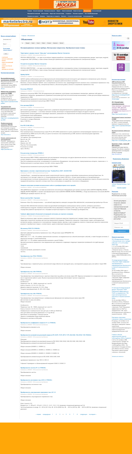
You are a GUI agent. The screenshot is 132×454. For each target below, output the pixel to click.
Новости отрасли (77, 11)
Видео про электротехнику (57, 13)
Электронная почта (7, 39)
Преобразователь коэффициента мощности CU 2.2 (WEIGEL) (38, 323)
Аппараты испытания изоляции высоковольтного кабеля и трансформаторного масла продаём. (48, 185)
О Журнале (5, 57)
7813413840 (115, 99)
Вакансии (55, 43)
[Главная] (19, 23)
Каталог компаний (38, 11)
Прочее (61, 43)
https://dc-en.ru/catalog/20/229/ (121, 95)
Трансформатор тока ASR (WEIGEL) (31, 271)
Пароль (5, 44)
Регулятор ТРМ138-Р (27, 89)
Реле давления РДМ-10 (27, 105)
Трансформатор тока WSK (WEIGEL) (31, 256)
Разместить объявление (121, 159)
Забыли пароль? (7, 50)
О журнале (68, 13)
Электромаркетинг (88, 16)
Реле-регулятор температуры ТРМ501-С (32, 153)
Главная (29, 11)
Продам (27, 43)
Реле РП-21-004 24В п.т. (27, 125)
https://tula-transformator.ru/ (120, 114)
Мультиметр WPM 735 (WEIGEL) (30, 228)
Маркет (59, 11)
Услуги (38, 43)
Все (23, 43)
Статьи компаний (96, 11)
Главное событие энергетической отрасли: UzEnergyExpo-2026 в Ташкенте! (121, 336)
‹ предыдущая (46, 414)
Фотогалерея (44, 13)
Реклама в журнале (78, 13)
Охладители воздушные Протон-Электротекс (34, 64)
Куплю (33, 43)
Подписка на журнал (33, 16)
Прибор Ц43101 (25, 74)
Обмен (43, 43)
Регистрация (6, 48)
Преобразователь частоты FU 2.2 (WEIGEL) (33, 368)
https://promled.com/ (7, 149)
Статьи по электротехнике (75, 16)
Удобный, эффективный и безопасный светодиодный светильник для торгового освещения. (47, 214)
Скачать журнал (121, 187)
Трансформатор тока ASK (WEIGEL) (31, 293)
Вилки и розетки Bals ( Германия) (30, 198)
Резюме (49, 43)
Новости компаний (67, 11)
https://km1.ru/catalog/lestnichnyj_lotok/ (10, 119)
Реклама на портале (49, 11)
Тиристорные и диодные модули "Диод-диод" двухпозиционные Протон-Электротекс (45, 53)
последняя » (92, 414)
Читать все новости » (118, 356)
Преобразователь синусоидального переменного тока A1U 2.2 (38, 392)
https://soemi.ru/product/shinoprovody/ (121, 126)
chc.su (3, 88)
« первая (38, 414)
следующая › (84, 414)
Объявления (87, 11)
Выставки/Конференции (91, 13)
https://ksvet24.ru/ (116, 154)
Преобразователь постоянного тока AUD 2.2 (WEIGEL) (36, 380)
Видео (3, 67)
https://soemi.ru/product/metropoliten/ (9, 102)
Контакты (63, 16)
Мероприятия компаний (33, 13)
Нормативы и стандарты (53, 16)
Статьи (4, 64)
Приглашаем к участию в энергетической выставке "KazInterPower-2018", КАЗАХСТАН (46, 171)
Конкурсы (42, 16)
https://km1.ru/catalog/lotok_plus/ (121, 140)
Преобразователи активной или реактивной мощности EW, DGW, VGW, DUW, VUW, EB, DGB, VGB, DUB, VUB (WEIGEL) (56, 335)
